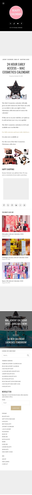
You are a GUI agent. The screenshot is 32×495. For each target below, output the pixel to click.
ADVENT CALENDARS (8, 426)
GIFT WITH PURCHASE (8, 419)
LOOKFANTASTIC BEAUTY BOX (10, 371)
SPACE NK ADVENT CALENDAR (10, 366)
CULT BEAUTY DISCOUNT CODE (11, 384)
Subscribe (16, 408)
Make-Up (16, 59)
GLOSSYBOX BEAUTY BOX (9, 376)
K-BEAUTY (5, 421)
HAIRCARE (5, 444)
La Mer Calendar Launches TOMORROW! (16, 340)
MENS (3, 441)
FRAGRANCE (5, 431)
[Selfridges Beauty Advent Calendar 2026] (16, 247)
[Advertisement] (16, 44)
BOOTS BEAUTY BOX (8, 379)
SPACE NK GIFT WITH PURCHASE (11, 381)
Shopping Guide (24, 59)
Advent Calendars (8, 59)
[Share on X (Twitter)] (8, 205)
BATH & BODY (6, 439)
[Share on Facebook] (4, 205)
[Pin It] (12, 205)
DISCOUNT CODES (7, 452)
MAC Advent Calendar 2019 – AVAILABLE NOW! (16, 321)
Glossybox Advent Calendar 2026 (12, 234)
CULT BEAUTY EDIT (7, 368)
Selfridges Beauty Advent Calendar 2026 (15, 257)
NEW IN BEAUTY (6, 424)
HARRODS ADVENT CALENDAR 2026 (12, 363)
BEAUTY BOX (5, 416)
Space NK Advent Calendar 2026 (12, 281)
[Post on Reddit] (20, 205)
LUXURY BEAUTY (6, 447)
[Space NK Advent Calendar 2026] (16, 270)
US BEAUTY (5, 449)
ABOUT (4, 459)
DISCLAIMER (5, 461)
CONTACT (5, 464)
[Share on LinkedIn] (16, 205)
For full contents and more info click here (15, 132)
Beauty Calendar (18, 27)
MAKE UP (4, 434)
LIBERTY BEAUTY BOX (8, 373)
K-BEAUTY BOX (6, 386)
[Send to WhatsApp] (24, 205)
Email (3, 399)
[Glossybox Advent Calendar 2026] (16, 223)
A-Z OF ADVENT (6, 429)
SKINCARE (5, 436)
